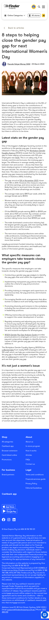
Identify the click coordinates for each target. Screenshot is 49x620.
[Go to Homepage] (12, 7)
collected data (8, 350)
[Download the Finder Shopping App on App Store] (9, 506)
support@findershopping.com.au (21, 610)
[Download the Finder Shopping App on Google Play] (9, 511)
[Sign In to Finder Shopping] (33, 7)
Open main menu (43, 7)
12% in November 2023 (28, 180)
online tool (12, 357)
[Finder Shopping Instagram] (8, 519)
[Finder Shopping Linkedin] (14, 519)
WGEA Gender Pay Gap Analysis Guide (21, 335)
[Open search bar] (39, 7)
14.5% (17, 158)
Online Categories (15, 15)
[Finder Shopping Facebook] (3, 519)
